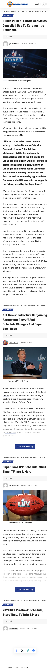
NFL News (8, 15)
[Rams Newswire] (17, 4)
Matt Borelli (13, 628)
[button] (5, 4)
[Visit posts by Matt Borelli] (5, 628)
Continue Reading (25, 446)
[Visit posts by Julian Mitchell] (5, 44)
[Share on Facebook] (16, 650)
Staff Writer (13, 343)
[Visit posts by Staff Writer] (5, 342)
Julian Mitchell (14, 44)
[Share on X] (22, 650)
